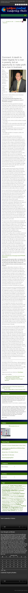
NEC (15, 502)
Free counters (3, 437)
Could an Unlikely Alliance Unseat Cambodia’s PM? (14, 389)
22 (25, 564)
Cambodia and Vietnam (18, 487)
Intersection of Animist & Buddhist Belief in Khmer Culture (14, 445)
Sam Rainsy (13, 509)
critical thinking (21, 495)
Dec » (5, 570)
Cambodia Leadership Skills (15, 492)
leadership (21, 501)
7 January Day (5, 486)
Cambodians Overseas (7, 493)
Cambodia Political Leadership (13, 494)
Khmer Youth (15, 501)
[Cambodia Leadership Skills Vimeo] (25, 4)
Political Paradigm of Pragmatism (14, 506)
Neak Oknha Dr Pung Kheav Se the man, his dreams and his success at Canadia (14, 377)
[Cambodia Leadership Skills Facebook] (23, 4)
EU (7, 498)
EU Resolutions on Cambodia (13, 498)
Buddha (3, 487)
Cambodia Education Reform (19, 488)
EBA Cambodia (14, 496)
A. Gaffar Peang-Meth (15, 486)
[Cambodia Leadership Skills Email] (17, 4)
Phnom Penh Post (11, 504)
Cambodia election (10, 490)
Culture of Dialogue (5, 496)
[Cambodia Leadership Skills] (14, 9)
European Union (22, 498)
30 (2, 568)
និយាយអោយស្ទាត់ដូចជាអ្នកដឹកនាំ (7, 457)
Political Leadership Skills (15, 506)
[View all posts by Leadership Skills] (22, 21)
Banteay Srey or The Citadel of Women (10, 452)
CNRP (17, 495)
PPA (9, 509)
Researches (5, 22)
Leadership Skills (18, 21)
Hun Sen (9, 499)
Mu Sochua (12, 502)
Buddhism (7, 487)
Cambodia (12, 487)
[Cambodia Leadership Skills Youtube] (19, 4)
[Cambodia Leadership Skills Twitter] (26, 4)
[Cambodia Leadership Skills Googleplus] (21, 4)
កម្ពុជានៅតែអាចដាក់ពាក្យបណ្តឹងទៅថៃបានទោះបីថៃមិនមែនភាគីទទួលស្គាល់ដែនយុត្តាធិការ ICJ (13, 448)
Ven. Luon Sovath (19, 510)
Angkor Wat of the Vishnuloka (8, 455)
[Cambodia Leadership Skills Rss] (15, 4)
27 (17, 566)
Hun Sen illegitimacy (16, 500)
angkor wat (24, 486)
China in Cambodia (12, 495)
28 (21, 566)
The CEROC (11, 510)
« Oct (2, 570)
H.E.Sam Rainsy (5, 499)
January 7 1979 (9, 501)
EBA (10, 496)
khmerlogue (20, 372)
